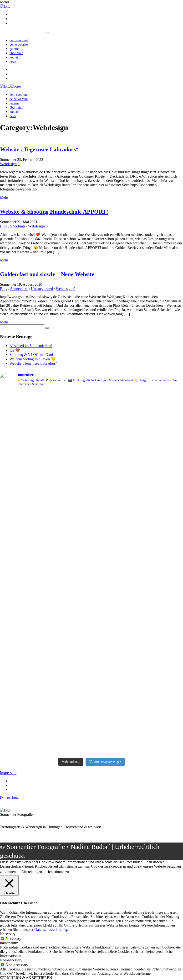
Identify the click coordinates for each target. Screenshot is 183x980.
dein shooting (19, 40)
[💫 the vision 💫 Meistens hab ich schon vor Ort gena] (137, 736)
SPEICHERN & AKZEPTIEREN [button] (26, 978)
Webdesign (8, 164)
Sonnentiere (19, 289)
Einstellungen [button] (31, 872)
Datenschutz (9, 798)
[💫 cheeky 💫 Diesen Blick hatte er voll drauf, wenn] (45, 666)
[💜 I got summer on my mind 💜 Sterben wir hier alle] (45, 584)
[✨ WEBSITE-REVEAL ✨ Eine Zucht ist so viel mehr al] (137, 674)
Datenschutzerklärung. (51, 929)
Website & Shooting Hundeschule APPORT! (54, 212)
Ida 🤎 (15, 350)
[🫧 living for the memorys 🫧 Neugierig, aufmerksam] (45, 514)
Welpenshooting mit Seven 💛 (33, 359)
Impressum (8, 773)
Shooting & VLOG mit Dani (31, 355)
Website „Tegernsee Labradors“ (39, 149)
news (13, 61)
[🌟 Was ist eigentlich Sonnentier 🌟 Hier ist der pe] (137, 488)
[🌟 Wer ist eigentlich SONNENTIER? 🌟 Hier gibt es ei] (45, 469)
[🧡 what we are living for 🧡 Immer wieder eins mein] (137, 591)
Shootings (17, 226)
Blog (3, 226)
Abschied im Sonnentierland (31, 346)
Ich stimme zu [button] (58, 872)
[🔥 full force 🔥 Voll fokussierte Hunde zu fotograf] (137, 403)
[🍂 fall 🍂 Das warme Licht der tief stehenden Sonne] (45, 427)
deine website (19, 44)
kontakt (15, 57)
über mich (16, 53)
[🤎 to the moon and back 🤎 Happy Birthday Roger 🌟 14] (137, 469)
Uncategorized (42, 289)
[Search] (47, 328)
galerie (14, 49)
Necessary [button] (7, 934)
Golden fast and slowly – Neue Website (47, 274)
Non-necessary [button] (11, 960)
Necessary (13, 939)
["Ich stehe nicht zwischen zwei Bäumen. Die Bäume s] (45, 734)
